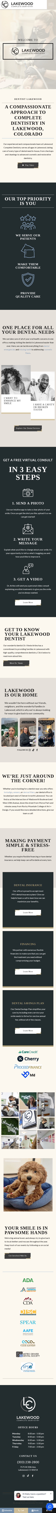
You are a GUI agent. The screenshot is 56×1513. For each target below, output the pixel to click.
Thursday (17, 1443)
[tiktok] (33, 750)
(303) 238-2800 (28, 1462)
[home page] (23, 4)
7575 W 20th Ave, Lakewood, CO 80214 (28, 1468)
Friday (15, 1446)
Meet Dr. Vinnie (16, 663)
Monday (16, 1433)
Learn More (28, 602)
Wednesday (18, 1440)
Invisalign (8, 792)
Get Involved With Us (18, 1256)
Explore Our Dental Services (28, 428)
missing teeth (25, 349)
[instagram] (29, 750)
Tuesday (16, 1436)
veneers (16, 792)
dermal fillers (29, 792)
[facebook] (37, 750)
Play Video (29, 165)
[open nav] (51, 5)
